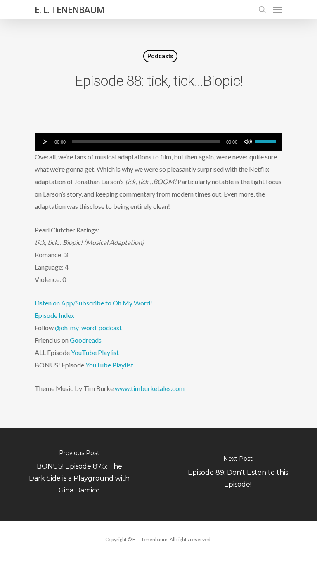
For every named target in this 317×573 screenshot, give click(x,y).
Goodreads (86, 340)
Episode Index (54, 315)
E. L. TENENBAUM (69, 9)
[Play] (45, 141)
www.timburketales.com (150, 388)
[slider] (266, 138)
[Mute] (248, 141)
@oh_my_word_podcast (88, 327)
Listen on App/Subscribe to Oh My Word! (93, 303)
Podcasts (160, 56)
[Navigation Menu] (277, 9)
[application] (158, 142)
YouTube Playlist (95, 352)
